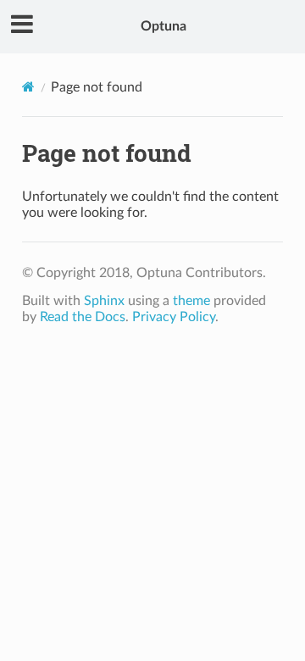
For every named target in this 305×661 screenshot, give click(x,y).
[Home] (28, 87)
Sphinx (104, 301)
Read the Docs (82, 317)
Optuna (163, 26)
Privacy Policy (173, 317)
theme (191, 301)
